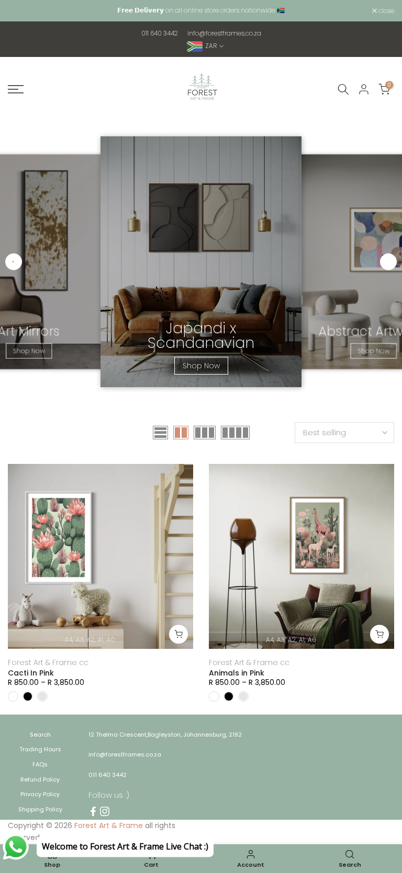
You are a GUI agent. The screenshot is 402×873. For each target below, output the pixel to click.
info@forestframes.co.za (224, 33)
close (21, 11)
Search (40, 734)
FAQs (40, 764)
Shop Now (28, 350)
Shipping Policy (40, 809)
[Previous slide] (13, 261)
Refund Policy (40, 779)
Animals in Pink (236, 673)
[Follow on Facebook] (93, 811)
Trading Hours (40, 749)
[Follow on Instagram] (104, 811)
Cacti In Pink (31, 673)
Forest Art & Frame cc (48, 662)
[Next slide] (388, 261)
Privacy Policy (40, 794)
